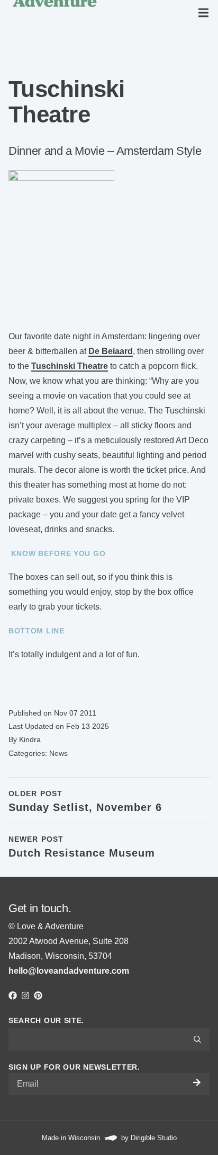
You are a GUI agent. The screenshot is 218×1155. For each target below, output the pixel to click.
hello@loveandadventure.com (68, 970)
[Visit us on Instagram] (25, 995)
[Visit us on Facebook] (12, 995)
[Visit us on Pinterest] (38, 995)
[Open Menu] (205, 12)
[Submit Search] (197, 1039)
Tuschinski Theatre (69, 366)
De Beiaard (110, 351)
